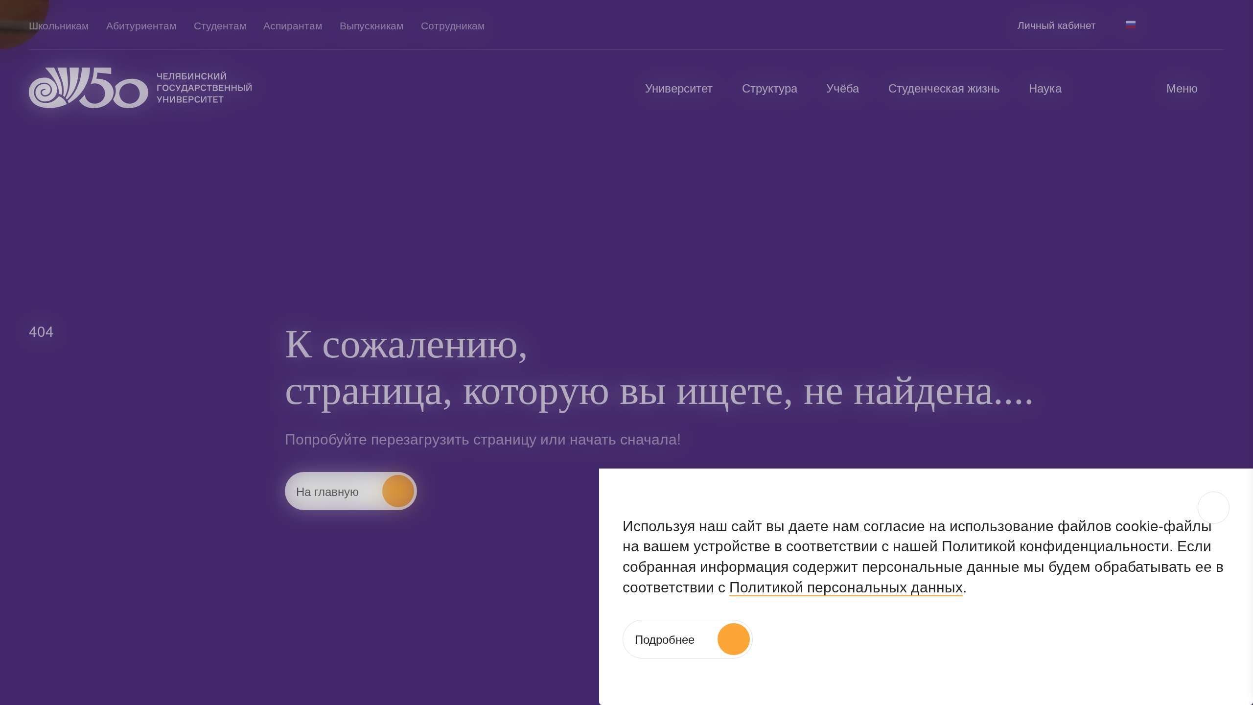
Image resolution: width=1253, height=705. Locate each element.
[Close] (1214, 507)
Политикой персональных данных (846, 586)
